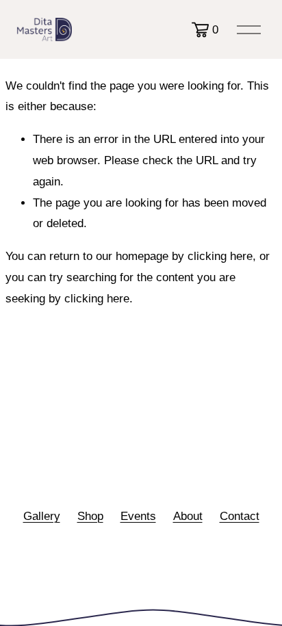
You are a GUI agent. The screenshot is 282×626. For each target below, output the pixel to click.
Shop (90, 516)
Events (138, 516)
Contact (239, 516)
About (188, 516)
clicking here (220, 256)
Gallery (41, 516)
